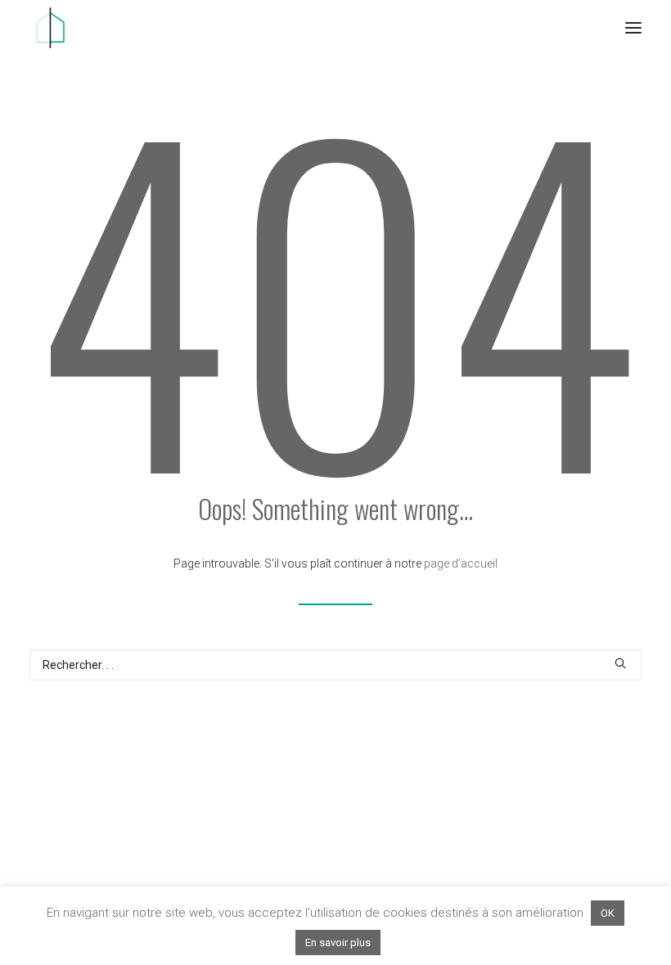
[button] (633, 28)
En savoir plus (338, 942)
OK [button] (608, 913)
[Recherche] (335, 664)
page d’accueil (461, 563)
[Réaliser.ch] (49, 27)
